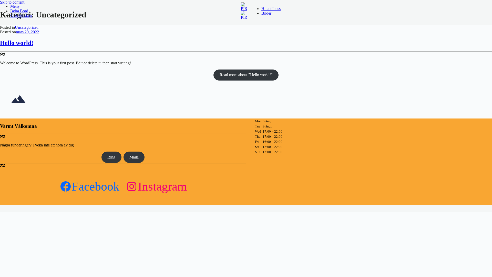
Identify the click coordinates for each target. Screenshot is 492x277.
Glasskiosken (21, 15)
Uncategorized (26, 27)
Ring (111, 157)
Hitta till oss (271, 8)
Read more (246, 75)
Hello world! (16, 42)
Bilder (266, 13)
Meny (15, 6)
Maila (134, 157)
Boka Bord (19, 11)
